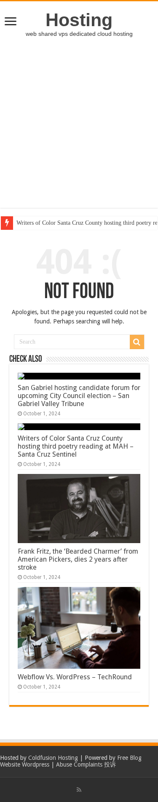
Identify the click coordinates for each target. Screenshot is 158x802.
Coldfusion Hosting (53, 757)
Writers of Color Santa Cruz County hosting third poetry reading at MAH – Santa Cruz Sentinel (76, 446)
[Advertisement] (79, 129)
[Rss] (79, 790)
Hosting (79, 20)
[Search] (137, 342)
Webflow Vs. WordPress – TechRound (75, 677)
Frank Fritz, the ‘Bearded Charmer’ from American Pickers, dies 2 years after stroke (78, 559)
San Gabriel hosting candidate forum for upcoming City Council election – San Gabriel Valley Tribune (79, 396)
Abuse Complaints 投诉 (86, 764)
